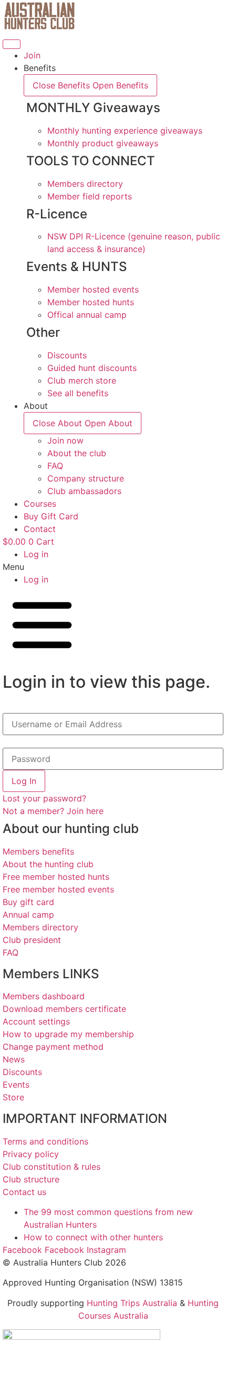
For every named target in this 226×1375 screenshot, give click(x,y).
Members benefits (38, 851)
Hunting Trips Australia (132, 1303)
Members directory (40, 927)
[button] (113, 566)
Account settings (36, 1021)
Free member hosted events (58, 889)
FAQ (10, 952)
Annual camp (28, 914)
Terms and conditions (45, 1141)
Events (16, 1084)
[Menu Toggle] (11, 44)
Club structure (31, 1179)
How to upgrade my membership (68, 1034)
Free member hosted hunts (56, 876)
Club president (32, 940)
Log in (36, 554)
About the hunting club (48, 864)
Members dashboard (44, 996)
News (14, 1059)
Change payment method (53, 1046)
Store (13, 1097)
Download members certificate (64, 1008)
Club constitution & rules (51, 1166)
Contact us (24, 1192)
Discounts (22, 1072)
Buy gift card (28, 902)
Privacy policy (31, 1154)
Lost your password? (44, 798)
